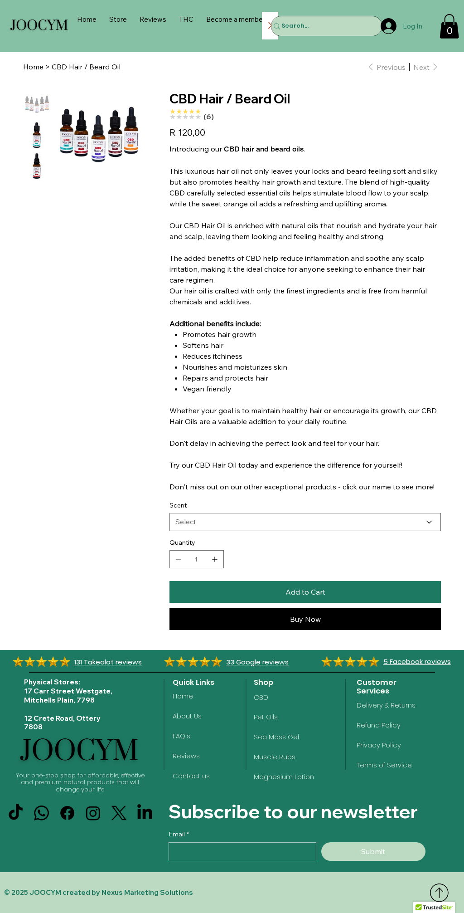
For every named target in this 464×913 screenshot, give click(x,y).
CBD (261, 697)
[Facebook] (67, 813)
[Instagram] (93, 813)
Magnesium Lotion (284, 776)
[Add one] (215, 559)
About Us (187, 716)
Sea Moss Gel (276, 737)
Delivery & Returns (386, 705)
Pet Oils (266, 717)
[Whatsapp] (41, 813)
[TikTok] (15, 813)
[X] (119, 813)
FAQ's (181, 736)
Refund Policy (379, 725)
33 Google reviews (257, 662)
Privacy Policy (379, 745)
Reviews (186, 756)
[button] (449, 26)
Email (179, 834)
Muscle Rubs (274, 757)
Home (183, 696)
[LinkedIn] (144, 813)
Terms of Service (384, 765)
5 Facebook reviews (417, 661)
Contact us (191, 776)
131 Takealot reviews (108, 662)
